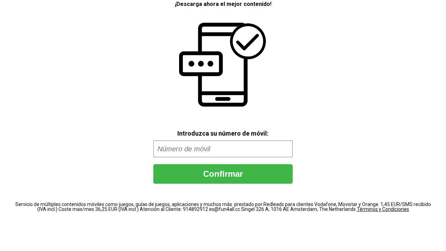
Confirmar (223, 173)
